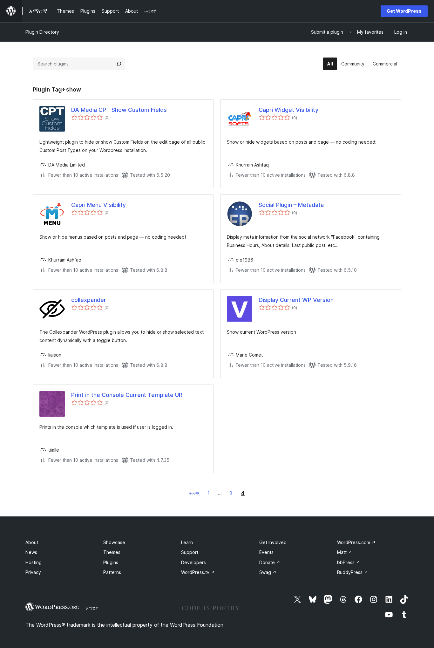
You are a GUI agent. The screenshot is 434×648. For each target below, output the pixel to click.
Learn (187, 542)
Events (266, 552)
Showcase (114, 542)
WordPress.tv (198, 572)
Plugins (110, 562)
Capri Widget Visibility (288, 109)
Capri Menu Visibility (98, 204)
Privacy (33, 572)
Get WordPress (404, 11)
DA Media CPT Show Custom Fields (119, 109)
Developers (193, 562)
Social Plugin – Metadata (291, 204)
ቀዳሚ (194, 493)
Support (189, 552)
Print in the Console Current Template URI (127, 395)
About (31, 542)
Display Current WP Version (296, 300)
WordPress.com (356, 542)
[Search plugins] (118, 64)
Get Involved (273, 542)
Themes (111, 552)
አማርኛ (92, 607)
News (31, 552)
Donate (269, 562)
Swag (267, 572)
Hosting (33, 562)
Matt (344, 552)
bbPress (348, 562)
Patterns (112, 572)
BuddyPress (352, 572)
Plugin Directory (42, 32)
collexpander (88, 300)
